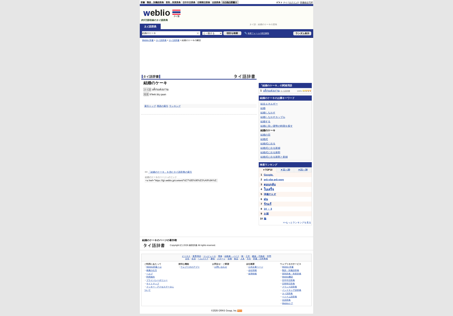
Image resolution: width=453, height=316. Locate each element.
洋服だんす (270, 194)
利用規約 (150, 277)
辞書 (143, 2)
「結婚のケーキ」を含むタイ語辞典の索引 (170, 172)
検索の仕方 (151, 270)
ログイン (293, 2)
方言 (249, 259)
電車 (220, 256)
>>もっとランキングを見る (297, 222)
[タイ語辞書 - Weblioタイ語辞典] (162, 17)
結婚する (265, 121)
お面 (266, 213)
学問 (269, 256)
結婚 (262, 108)
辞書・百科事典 (260, 259)
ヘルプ (149, 273)
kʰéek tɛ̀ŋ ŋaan (158, 94)
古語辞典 (216, 2)
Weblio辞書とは (154, 267)
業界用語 (197, 256)
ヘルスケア (203, 259)
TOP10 (267, 170)
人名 (242, 259)
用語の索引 (162, 106)
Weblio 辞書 (148, 40)
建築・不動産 (258, 256)
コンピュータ (209, 256)
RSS (240, 311)
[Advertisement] (248, 15)
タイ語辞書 (174, 40)
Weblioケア (287, 303)
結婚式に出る (267, 143)
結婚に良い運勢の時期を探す (276, 125)
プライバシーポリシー (157, 280)
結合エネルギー (269, 103)
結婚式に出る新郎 (270, 152)
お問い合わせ (220, 267)
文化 (187, 259)
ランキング (175, 106)
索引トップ (150, 106)
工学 (248, 256)
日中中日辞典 (189, 2)
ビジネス (186, 256)
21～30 (303, 169)
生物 (230, 259)
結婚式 (264, 139)
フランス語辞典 (289, 287)
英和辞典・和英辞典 (291, 273)
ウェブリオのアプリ (190, 267)
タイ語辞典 (150, 26)
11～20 (285, 169)
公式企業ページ (255, 267)
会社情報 (252, 270)
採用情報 (252, 273)
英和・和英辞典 (173, 2)
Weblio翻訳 (287, 277)
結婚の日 (265, 134)
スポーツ (221, 259)
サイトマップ (152, 283)
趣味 (213, 259)
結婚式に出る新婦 (270, 148)
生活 (193, 259)
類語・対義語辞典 (155, 2)
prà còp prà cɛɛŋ (274, 179)
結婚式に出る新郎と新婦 (274, 156)
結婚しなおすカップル (272, 117)
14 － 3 (268, 208)
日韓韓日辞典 (203, 2)
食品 (236, 259)
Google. (268, 174)
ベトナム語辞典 (289, 296)
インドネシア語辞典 (291, 290)
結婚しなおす (267, 112)
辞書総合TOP (306, 2)
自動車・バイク (231, 256)
